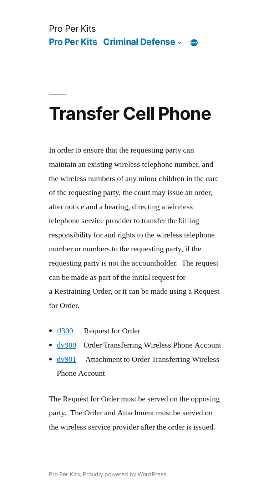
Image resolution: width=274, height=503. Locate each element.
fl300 (65, 331)
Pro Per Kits (72, 28)
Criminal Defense (139, 41)
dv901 (66, 359)
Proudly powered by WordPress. (125, 474)
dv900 (66, 345)
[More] (194, 43)
